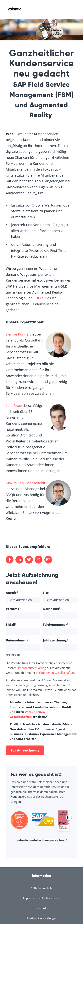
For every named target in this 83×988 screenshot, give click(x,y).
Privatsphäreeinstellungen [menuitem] (41, 918)
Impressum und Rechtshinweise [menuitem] (41, 898)
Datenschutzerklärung (31, 668)
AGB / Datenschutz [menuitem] (41, 888)
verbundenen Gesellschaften (55, 673)
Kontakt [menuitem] (41, 908)
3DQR (38, 298)
